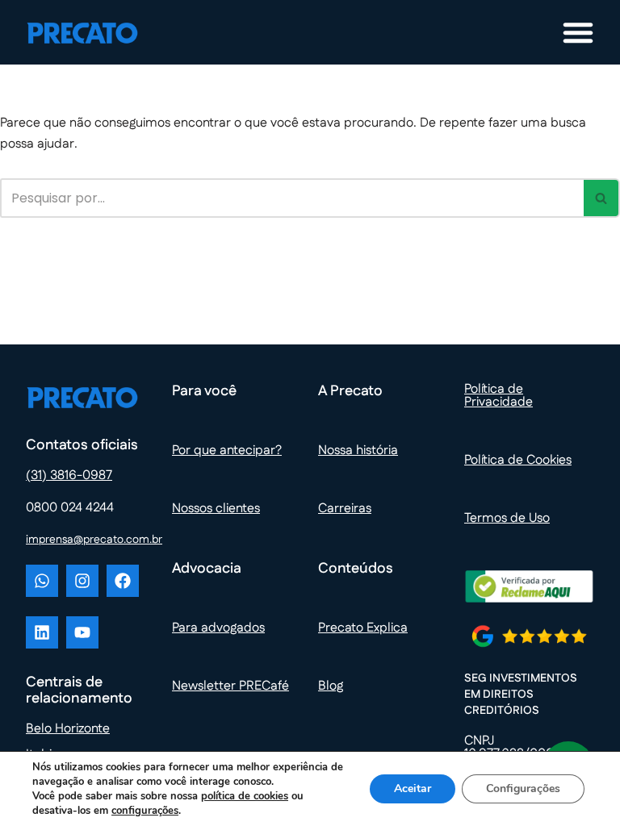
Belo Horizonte (68, 729)
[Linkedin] (42, 632)
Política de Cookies (518, 460)
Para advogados (218, 628)
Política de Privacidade (498, 395)
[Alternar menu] (578, 32)
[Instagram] (82, 581)
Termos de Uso (507, 518)
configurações (144, 810)
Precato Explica (363, 628)
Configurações (523, 788)
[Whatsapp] (42, 581)
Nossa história (358, 450)
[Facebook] (123, 581)
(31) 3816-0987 (69, 475)
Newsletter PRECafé (230, 686)
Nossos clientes (216, 508)
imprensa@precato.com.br (94, 540)
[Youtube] (82, 632)
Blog (330, 686)
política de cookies (244, 796)
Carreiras (344, 508)
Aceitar (412, 788)
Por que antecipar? (227, 450)
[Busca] (602, 198)
